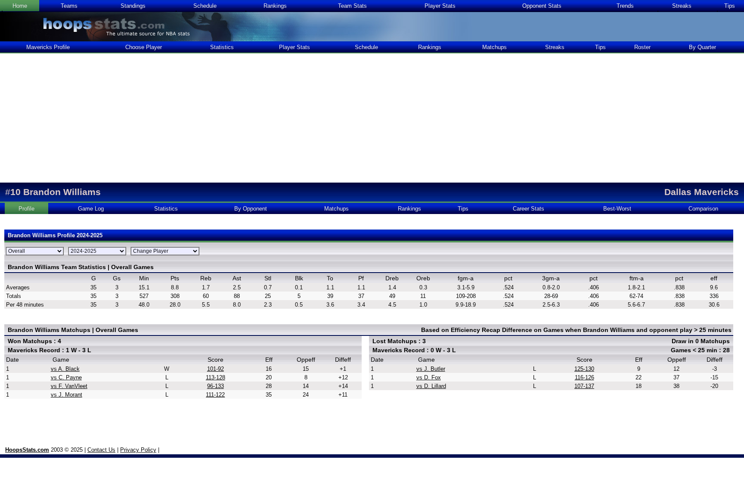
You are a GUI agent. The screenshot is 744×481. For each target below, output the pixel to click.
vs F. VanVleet (69, 386)
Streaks (681, 6)
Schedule (205, 6)
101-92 (215, 369)
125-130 (584, 369)
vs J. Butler (430, 369)
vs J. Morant (66, 394)
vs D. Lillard (431, 386)
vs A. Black (65, 369)
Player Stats (440, 6)
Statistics (222, 47)
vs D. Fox (428, 377)
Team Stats (352, 6)
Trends (625, 6)
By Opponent (250, 208)
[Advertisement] (372, 118)
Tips (729, 6)
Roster (642, 47)
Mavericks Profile (48, 47)
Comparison (703, 208)
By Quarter (702, 47)
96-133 (215, 386)
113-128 (215, 377)
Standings (133, 6)
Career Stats (528, 208)
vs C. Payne (66, 377)
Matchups (494, 47)
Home (19, 6)
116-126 (584, 377)
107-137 (584, 386)
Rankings (275, 6)
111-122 (215, 394)
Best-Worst (617, 208)
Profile (26, 208)
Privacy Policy (138, 450)
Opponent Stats (541, 6)
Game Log (91, 208)
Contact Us (101, 450)
